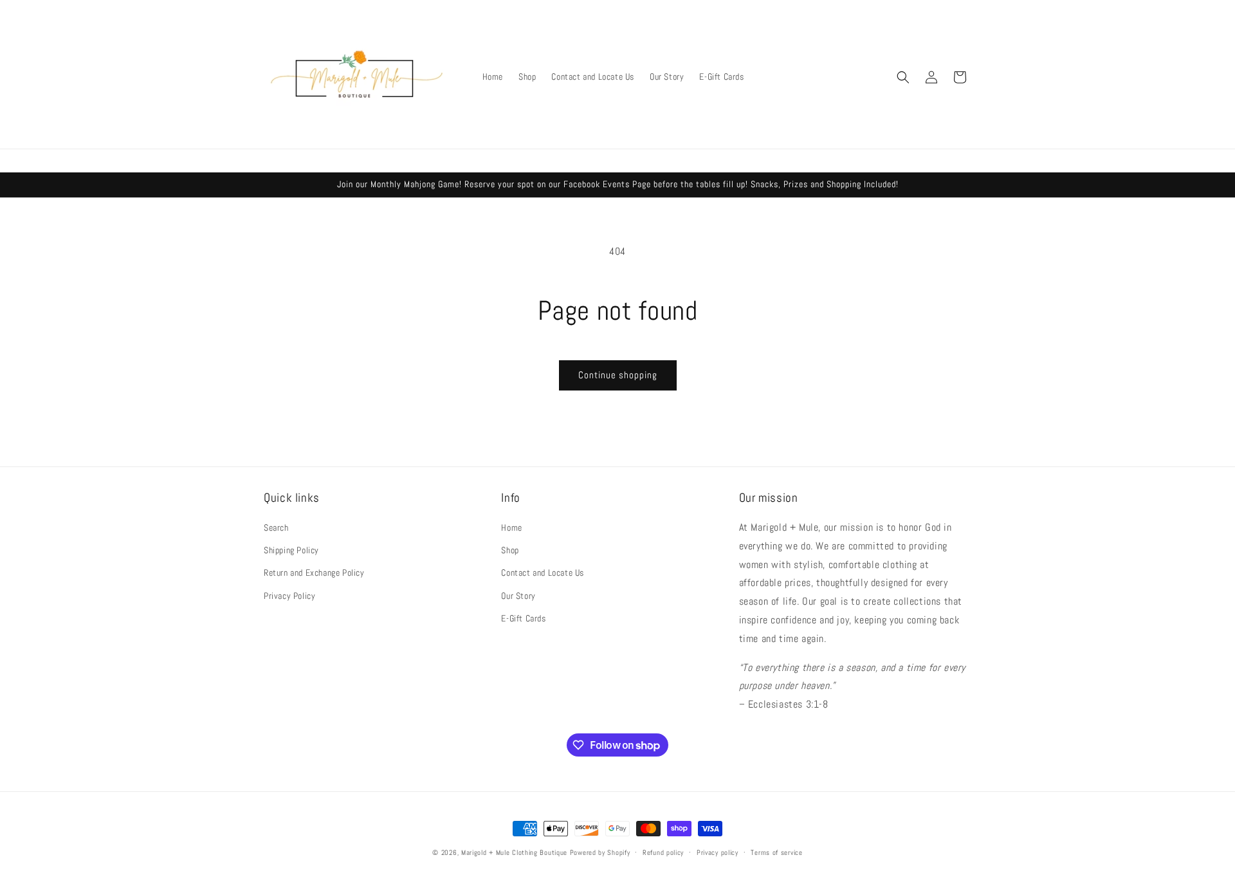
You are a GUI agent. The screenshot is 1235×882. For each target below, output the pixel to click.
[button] (903, 77)
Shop (509, 550)
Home (511, 527)
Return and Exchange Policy (314, 572)
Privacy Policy (289, 596)
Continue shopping (617, 375)
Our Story (518, 596)
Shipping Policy (291, 550)
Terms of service (776, 852)
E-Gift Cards (523, 618)
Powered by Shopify (600, 852)
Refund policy (663, 852)
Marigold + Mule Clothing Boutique (514, 852)
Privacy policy (717, 852)
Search (276, 527)
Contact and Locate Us (542, 572)
